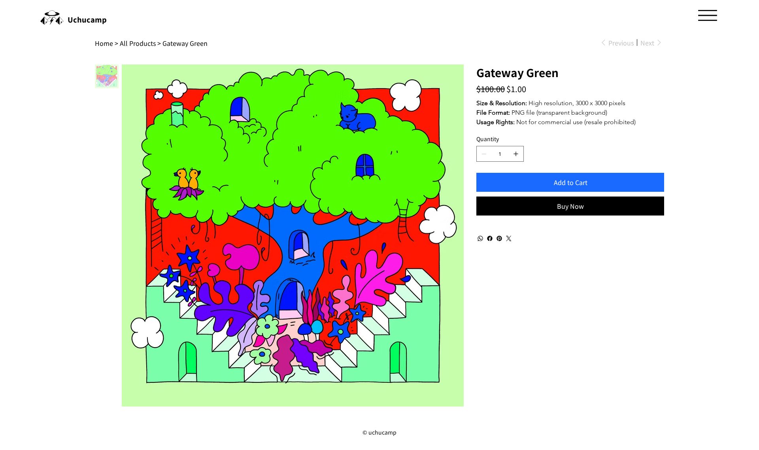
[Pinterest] (499, 238)
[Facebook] (490, 238)
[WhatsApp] (480, 238)
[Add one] (516, 154)
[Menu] (707, 15)
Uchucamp (87, 19)
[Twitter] (509, 238)
